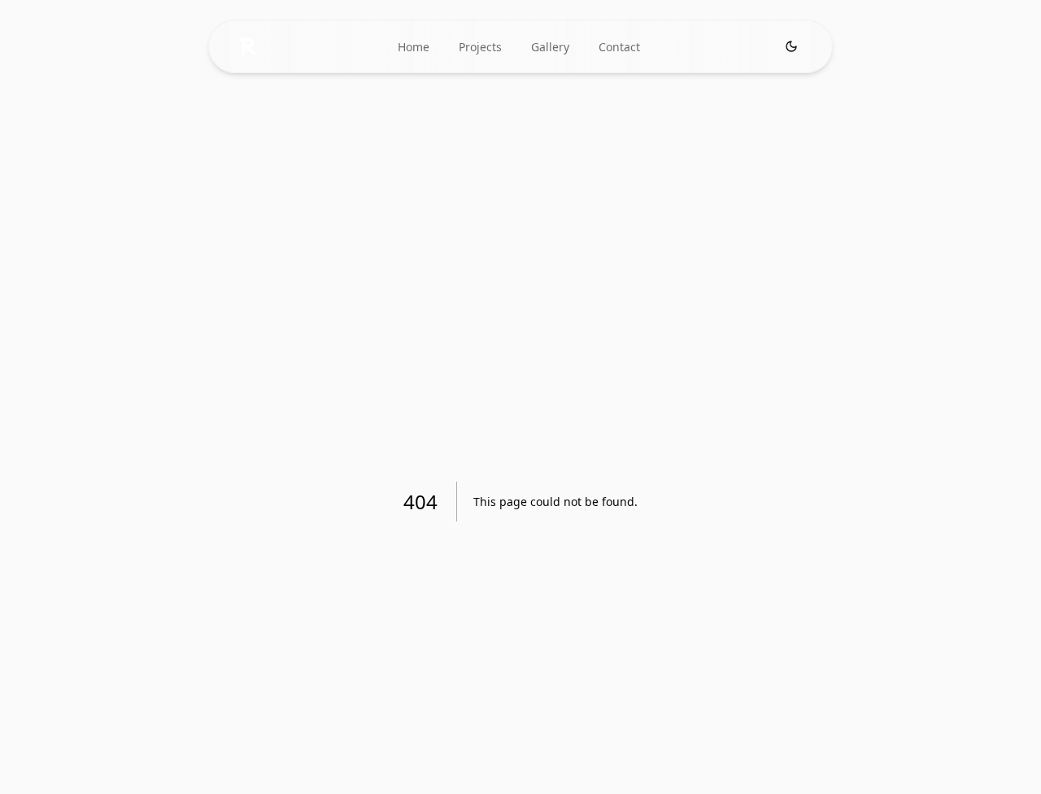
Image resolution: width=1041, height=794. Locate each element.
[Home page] (248, 46)
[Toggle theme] (791, 46)
